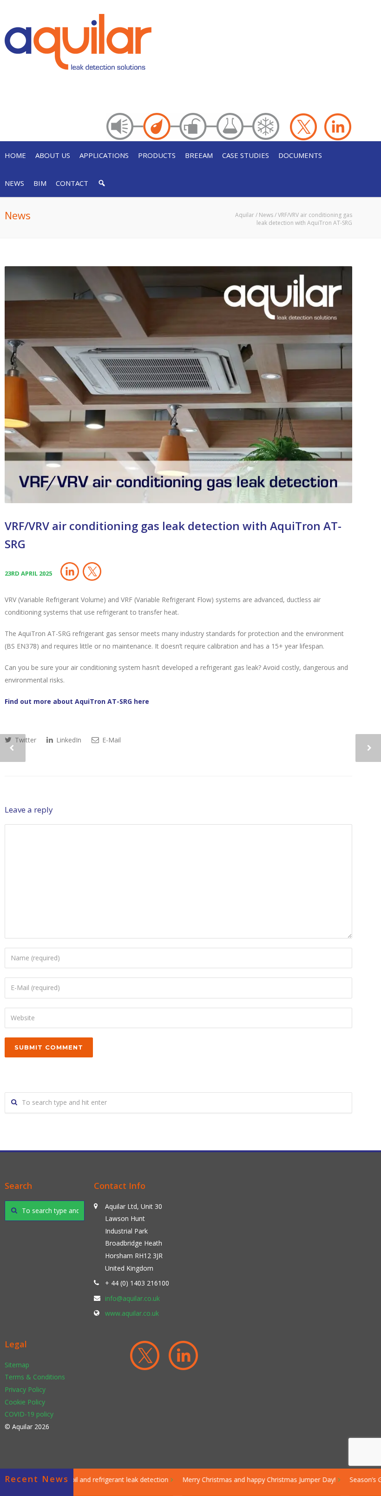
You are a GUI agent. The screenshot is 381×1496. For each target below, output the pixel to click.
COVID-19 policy (29, 1414)
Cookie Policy (25, 1402)
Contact (72, 183)
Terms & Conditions (35, 1376)
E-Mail (110, 739)
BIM (39, 183)
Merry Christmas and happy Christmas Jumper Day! (247, 1479)
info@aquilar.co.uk (132, 1298)
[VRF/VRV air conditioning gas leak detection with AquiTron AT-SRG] (178, 384)
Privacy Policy (25, 1389)
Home (15, 155)
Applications (104, 155)
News (14, 183)
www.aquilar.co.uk (132, 1313)
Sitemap (17, 1364)
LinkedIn (67, 739)
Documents (300, 155)
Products (157, 155)
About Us (52, 155)
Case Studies (245, 155)
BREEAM (199, 155)
